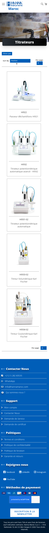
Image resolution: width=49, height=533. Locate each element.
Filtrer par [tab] (7, 53)
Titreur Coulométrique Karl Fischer (24, 335)
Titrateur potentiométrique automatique (24, 225)
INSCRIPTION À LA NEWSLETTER (24, 512)
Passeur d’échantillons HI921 (24, 116)
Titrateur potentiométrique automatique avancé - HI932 (24, 170)
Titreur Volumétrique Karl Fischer (24, 280)
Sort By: (6, 60)
